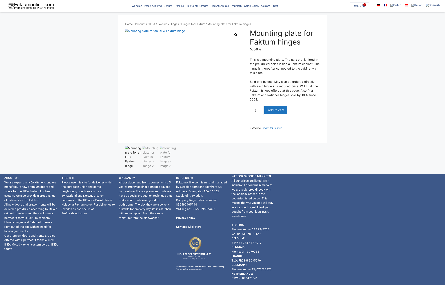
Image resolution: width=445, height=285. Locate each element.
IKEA (152, 24)
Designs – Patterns (174, 5)
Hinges (174, 24)
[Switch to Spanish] (433, 5)
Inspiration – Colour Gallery (245, 5)
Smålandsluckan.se (75, 213)
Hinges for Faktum (193, 24)
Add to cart (276, 110)
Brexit (275, 5)
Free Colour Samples (197, 5)
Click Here (194, 226)
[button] (236, 35)
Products (141, 24)
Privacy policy (185, 218)
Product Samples (220, 5)
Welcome (137, 5)
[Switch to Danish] (406, 5)
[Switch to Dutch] (396, 5)
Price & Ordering (152, 5)
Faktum (162, 24)
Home (129, 24)
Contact (265, 5)
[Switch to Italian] (417, 5)
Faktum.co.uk (83, 204)
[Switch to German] (378, 5)
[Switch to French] (385, 5)
